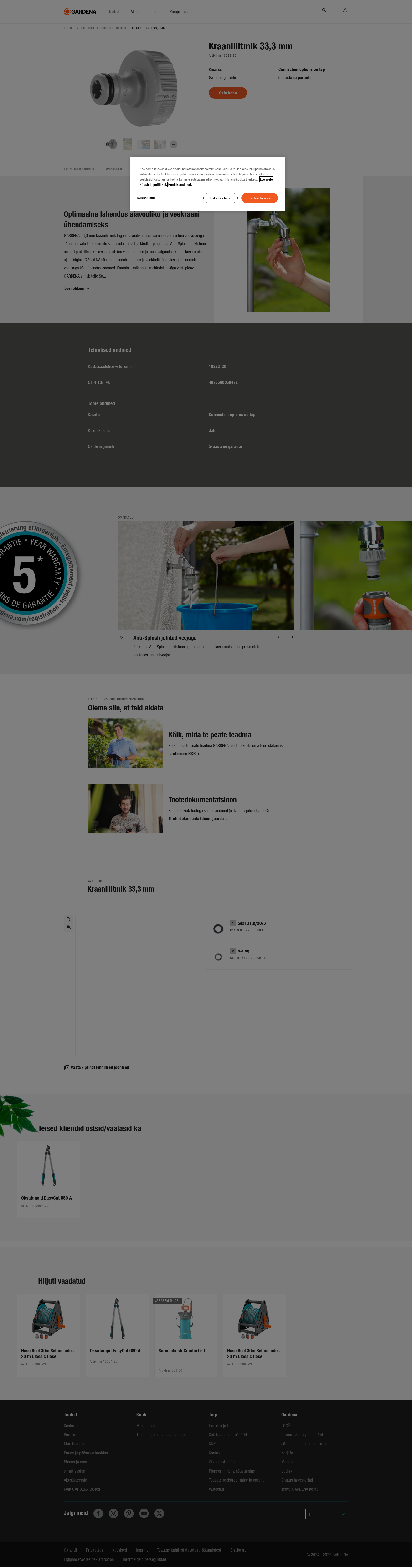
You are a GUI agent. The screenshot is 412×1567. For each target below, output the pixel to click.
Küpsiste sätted (146, 197)
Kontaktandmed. (180, 184)
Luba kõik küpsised (260, 198)
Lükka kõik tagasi (221, 198)
